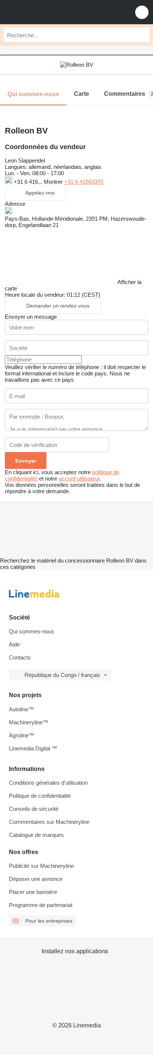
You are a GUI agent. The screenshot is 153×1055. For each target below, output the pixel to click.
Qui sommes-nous (31, 631)
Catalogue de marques (36, 835)
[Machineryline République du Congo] (51, 12)
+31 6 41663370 (83, 182)
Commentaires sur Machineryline (49, 822)
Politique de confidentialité (40, 796)
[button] (142, 12)
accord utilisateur (79, 478)
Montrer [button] (54, 182)
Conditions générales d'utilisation (48, 783)
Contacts (20, 657)
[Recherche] (142, 35)
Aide (14, 644)
